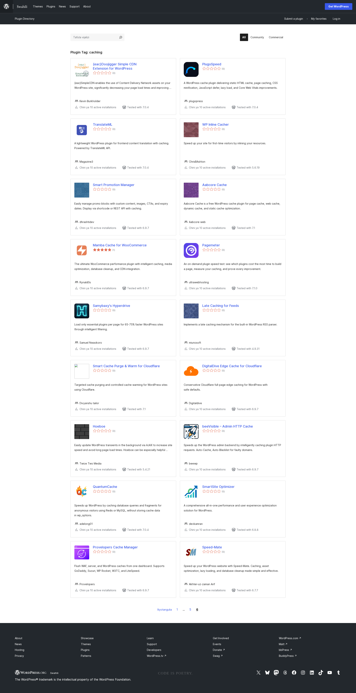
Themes (86, 644)
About (18, 638)
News (18, 644)
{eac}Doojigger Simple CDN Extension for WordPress (114, 66)
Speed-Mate (212, 547)
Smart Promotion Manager (113, 185)
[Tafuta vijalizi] (120, 37)
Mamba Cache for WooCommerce (120, 245)
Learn (150, 638)
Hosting (19, 649)
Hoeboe (99, 426)
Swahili (54, 672)
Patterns (86, 655)
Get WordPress (338, 6)
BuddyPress (288, 655)
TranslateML (102, 124)
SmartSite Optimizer (218, 487)
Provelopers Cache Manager (115, 547)
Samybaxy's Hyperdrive (111, 306)
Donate (219, 649)
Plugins (85, 649)
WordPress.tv (157, 655)
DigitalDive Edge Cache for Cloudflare (232, 366)
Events (217, 644)
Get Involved (221, 638)
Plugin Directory (24, 18)
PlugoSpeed (211, 64)
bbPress (285, 649)
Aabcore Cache (214, 185)
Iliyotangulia (164, 609)
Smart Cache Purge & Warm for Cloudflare (126, 366)
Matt (283, 644)
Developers (154, 649)
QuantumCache (105, 487)
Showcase (87, 638)
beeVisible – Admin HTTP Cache (227, 426)
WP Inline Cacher (215, 124)
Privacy (19, 655)
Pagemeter (211, 245)
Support (152, 644)
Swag (218, 655)
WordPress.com (290, 638)
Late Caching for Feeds (220, 306)
